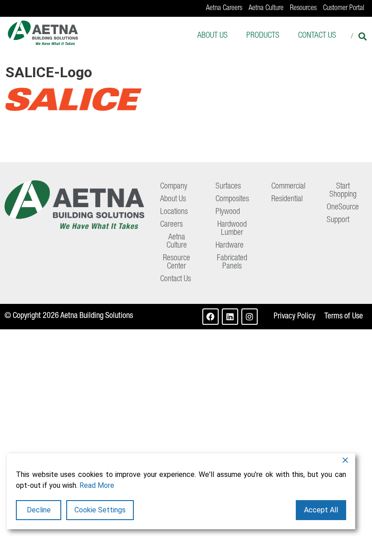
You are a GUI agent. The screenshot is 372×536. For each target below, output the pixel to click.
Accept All (321, 510)
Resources (303, 8)
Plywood (227, 212)
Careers (171, 225)
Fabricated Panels (232, 262)
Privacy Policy (294, 317)
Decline (39, 510)
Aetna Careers (224, 8)
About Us (212, 36)
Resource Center (176, 262)
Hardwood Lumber (232, 229)
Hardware (229, 246)
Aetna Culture (266, 8)
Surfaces (228, 187)
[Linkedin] (230, 316)
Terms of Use (343, 317)
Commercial (288, 187)
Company (173, 187)
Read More (96, 485)
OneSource (343, 207)
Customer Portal (343, 8)
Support (338, 220)
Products (262, 36)
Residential (287, 199)
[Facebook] (210, 316)
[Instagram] (249, 316)
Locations (174, 212)
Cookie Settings (100, 510)
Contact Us (317, 36)
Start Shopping (343, 191)
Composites (232, 199)
